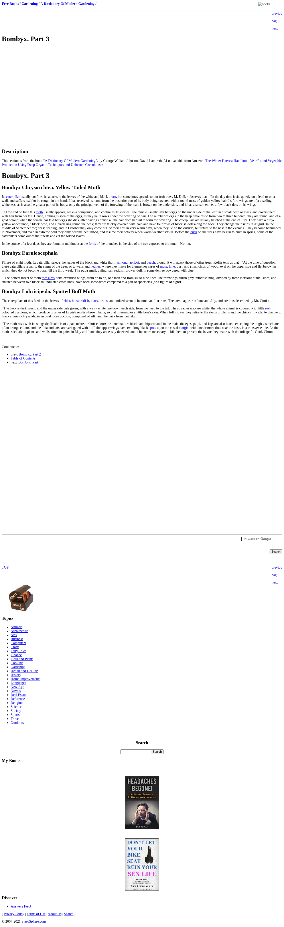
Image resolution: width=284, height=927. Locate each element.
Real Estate (18, 695)
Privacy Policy (14, 914)
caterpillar (13, 196)
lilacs (94, 301)
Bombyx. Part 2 (30, 354)
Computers (18, 643)
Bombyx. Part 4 (29, 362)
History (16, 675)
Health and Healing (24, 671)
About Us (54, 914)
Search (68, 914)
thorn (112, 196)
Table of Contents (23, 358)
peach (151, 262)
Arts (14, 635)
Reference (18, 699)
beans (104, 301)
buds (193, 232)
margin (184, 328)
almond (122, 262)
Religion (17, 703)
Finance (16, 655)
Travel (15, 719)
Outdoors (17, 723)
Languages (18, 683)
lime (172, 266)
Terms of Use (36, 914)
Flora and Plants (22, 659)
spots (152, 328)
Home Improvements (25, 679)
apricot (134, 262)
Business (17, 639)
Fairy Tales (18, 651)
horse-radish (80, 301)
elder (66, 301)
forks (92, 243)
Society (16, 711)
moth (39, 212)
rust (267, 308)
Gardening (18, 667)
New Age (17, 687)
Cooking (17, 663)
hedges (95, 266)
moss (163, 266)
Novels (16, 691)
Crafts (15, 647)
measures (48, 278)
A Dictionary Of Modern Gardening (70, 161)
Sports (15, 715)
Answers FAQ (21, 906)
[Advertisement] (142, 79)
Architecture (19, 631)
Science (16, 707)
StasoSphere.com (34, 921)
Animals (16, 627)
